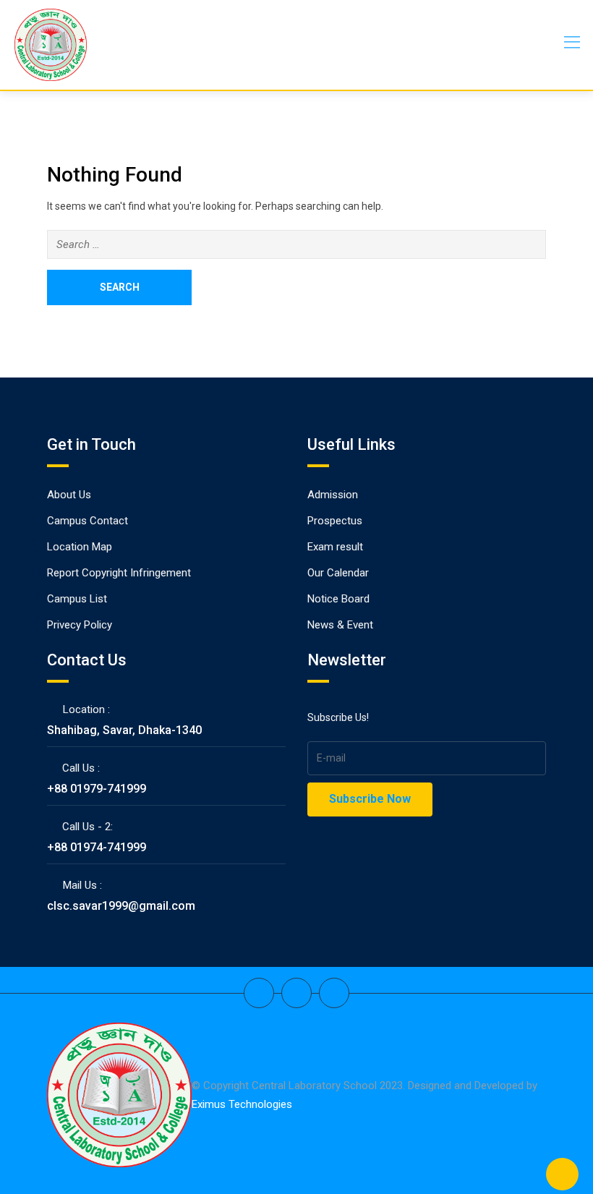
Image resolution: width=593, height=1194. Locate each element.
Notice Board (338, 598)
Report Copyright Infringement (119, 572)
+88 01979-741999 (96, 789)
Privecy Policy (79, 624)
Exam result (335, 546)
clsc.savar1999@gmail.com (121, 906)
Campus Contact (87, 520)
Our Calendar (338, 572)
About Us (69, 494)
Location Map (79, 546)
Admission (332, 494)
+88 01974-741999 (96, 847)
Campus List (77, 598)
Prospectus (334, 520)
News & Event (340, 624)
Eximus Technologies (242, 1104)
